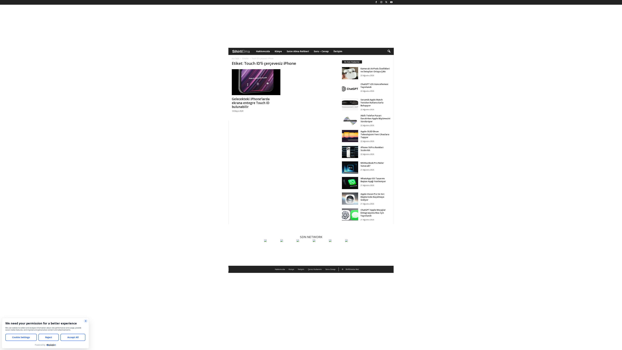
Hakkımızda (263, 51)
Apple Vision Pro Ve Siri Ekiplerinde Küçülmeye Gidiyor (372, 196)
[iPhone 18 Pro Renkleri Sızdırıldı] (350, 152)
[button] (388, 51)
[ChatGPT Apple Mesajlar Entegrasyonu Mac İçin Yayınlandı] (350, 214)
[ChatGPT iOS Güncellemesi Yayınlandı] (350, 89)
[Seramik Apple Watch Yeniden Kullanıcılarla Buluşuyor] (350, 104)
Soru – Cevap (321, 51)
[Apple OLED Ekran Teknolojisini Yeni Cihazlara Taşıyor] (350, 136)
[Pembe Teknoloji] (336, 246)
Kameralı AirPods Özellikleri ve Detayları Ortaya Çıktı (375, 70)
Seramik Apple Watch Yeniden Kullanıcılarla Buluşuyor (372, 102)
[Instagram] (381, 2)
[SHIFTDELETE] (271, 246)
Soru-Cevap (330, 269)
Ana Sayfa (235, 58)
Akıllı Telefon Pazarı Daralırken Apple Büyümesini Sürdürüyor (375, 118)
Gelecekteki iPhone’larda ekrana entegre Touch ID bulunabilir (251, 103)
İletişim (338, 51)
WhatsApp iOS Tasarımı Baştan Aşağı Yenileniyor (373, 180)
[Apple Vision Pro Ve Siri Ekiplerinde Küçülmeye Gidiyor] (350, 198)
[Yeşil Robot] (304, 246)
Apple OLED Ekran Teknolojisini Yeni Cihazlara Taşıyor (375, 134)
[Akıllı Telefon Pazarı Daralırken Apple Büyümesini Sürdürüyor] (350, 120)
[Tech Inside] (320, 246)
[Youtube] (391, 2)
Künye (278, 51)
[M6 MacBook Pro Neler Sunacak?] (350, 167)
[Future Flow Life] (352, 246)
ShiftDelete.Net (352, 269)
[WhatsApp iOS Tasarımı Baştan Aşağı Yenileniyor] (350, 183)
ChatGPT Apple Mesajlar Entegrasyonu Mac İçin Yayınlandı (373, 212)
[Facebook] (376, 2)
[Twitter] (386, 2)
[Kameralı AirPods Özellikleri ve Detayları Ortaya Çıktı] (350, 73)
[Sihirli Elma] (287, 246)
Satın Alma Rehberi (298, 51)
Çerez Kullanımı (315, 269)
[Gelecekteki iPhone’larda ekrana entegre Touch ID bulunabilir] (256, 82)
